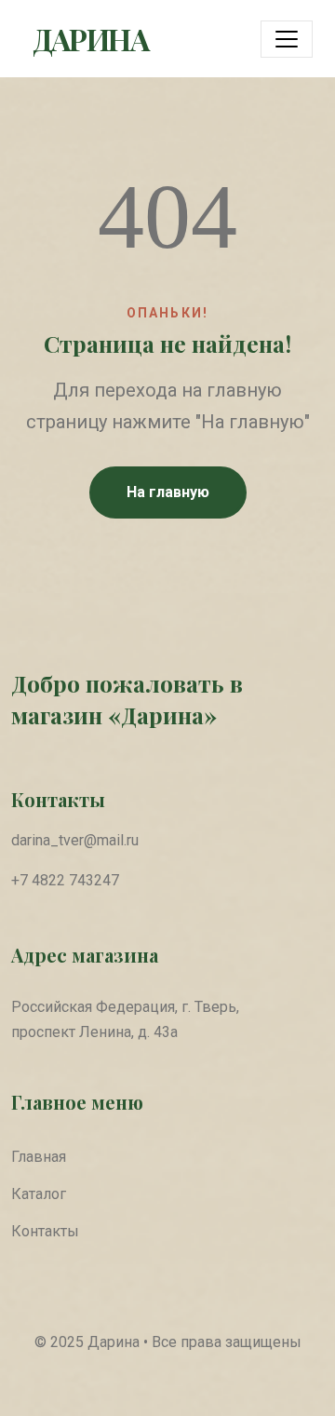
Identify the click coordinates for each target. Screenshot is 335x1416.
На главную (168, 492)
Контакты (45, 1231)
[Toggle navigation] (287, 39)
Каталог (38, 1194)
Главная (38, 1157)
